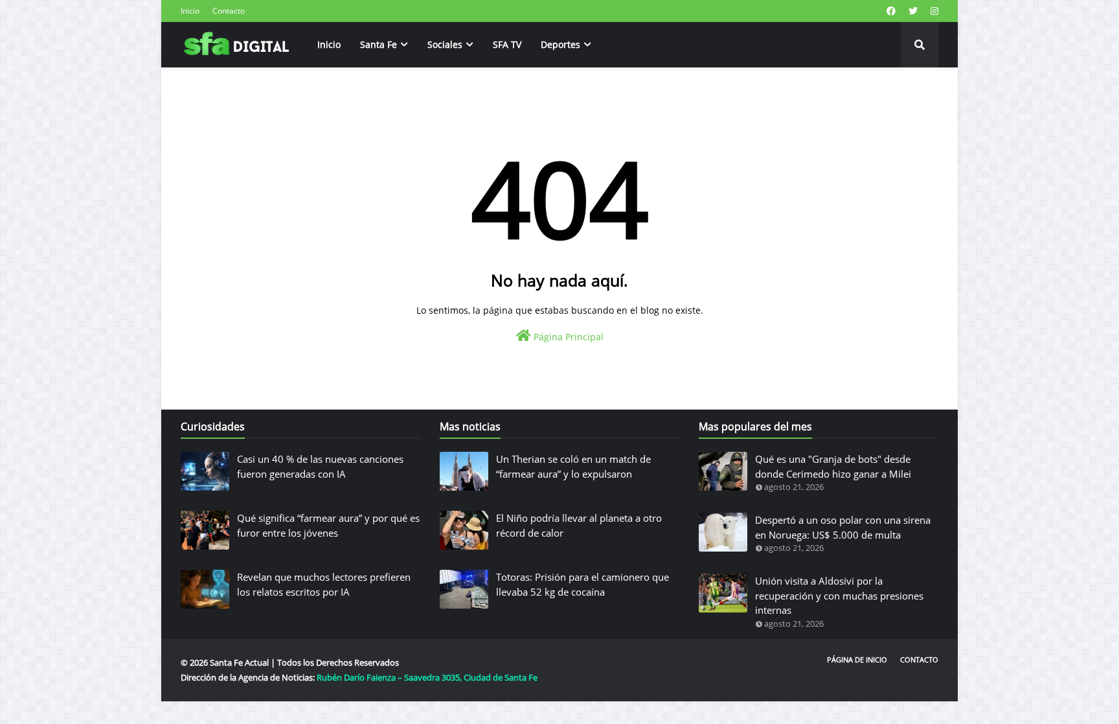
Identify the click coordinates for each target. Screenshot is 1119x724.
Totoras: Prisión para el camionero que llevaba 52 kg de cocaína (582, 584)
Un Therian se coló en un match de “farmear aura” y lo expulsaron (573, 466)
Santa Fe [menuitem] (378, 44)
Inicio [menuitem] (329, 44)
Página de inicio (857, 659)
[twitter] (913, 11)
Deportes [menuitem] (560, 44)
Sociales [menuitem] (444, 44)
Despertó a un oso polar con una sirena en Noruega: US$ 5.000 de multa (843, 527)
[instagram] (932, 11)
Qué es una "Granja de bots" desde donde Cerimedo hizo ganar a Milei (833, 466)
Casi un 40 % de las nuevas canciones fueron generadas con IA (320, 466)
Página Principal (567, 337)
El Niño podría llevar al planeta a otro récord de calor (579, 525)
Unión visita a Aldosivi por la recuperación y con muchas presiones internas (839, 595)
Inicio (190, 10)
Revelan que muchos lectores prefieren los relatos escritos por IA (324, 584)
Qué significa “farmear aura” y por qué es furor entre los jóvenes (328, 525)
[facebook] (891, 11)
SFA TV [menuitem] (507, 44)
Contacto (228, 10)
